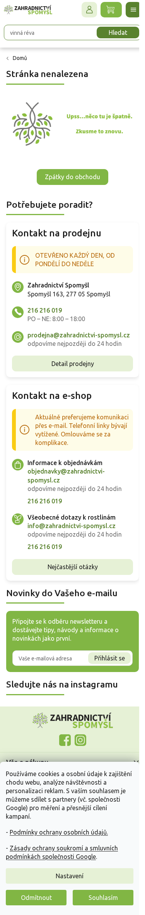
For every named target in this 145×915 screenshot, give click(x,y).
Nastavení (70, 875)
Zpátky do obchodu (72, 176)
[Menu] (133, 9)
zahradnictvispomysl (80, 740)
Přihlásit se (109, 658)
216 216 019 (44, 310)
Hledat (118, 32)
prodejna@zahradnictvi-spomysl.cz (78, 335)
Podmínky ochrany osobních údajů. (59, 832)
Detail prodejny (72, 363)
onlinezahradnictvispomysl (65, 740)
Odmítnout (36, 897)
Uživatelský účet (89, 9)
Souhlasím (103, 897)
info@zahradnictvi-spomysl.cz (71, 525)
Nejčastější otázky (73, 566)
